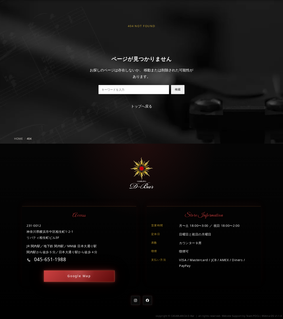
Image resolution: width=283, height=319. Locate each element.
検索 (178, 89)
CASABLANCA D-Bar (183, 315)
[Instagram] (135, 300)
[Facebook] (147, 300)
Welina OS (268, 315)
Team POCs (252, 315)
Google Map (79, 276)
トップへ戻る (141, 106)
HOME (18, 139)
